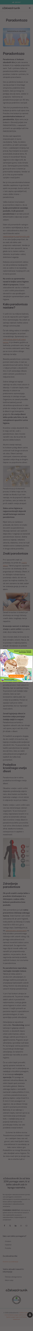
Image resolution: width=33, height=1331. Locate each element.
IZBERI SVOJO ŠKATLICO (16, 676)
